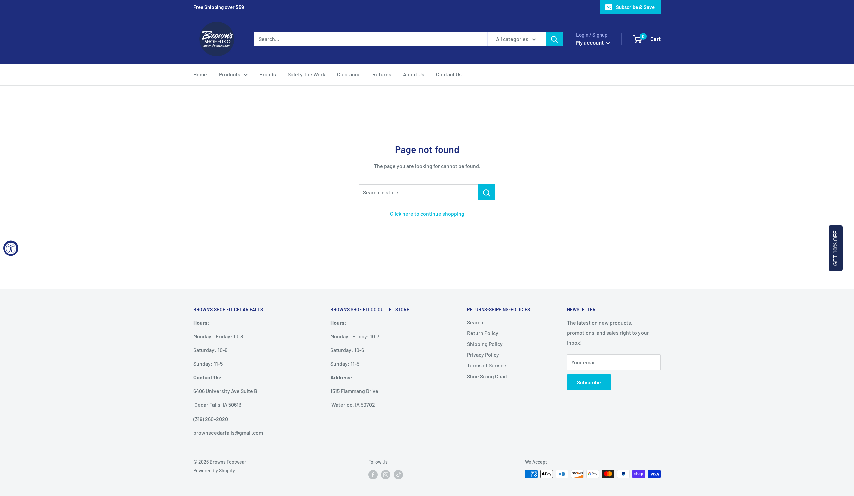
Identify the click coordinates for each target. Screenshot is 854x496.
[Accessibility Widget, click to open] (10, 248)
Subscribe (589, 382)
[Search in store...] (486, 192)
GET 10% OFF (835, 248)
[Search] (554, 39)
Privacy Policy (483, 354)
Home (200, 74)
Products (229, 74)
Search (475, 322)
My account (590, 42)
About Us (413, 74)
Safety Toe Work (306, 74)
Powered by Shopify (214, 470)
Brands (267, 74)
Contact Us (449, 74)
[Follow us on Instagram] (385, 474)
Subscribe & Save (635, 7)
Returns (381, 74)
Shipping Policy (485, 344)
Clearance (349, 74)
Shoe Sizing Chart (487, 376)
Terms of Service (486, 365)
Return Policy (482, 333)
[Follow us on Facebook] (373, 474)
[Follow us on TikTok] (398, 474)
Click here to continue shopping (427, 213)
